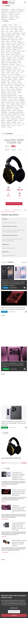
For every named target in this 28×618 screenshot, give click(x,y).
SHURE (22, 107)
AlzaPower (15, 28)
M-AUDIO (3, 80)
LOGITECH (15, 77)
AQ (7, 31)
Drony (19, 12)
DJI (19, 49)
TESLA (13, 117)
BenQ (3, 36)
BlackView (4, 38)
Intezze (14, 71)
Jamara (3, 72)
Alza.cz (3, 463)
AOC (7, 29)
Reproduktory (5, 16)
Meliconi (14, 82)
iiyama (3, 71)
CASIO (8, 42)
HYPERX (9, 67)
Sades (9, 105)
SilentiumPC (9, 108)
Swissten (13, 115)
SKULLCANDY (17, 108)
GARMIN (3, 59)
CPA (23, 44)
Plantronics (10, 97)
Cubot (9, 46)
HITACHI (18, 64)
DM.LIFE (3, 51)
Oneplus (9, 90)
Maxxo (19, 80)
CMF (15, 42)
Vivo (19, 123)
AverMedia (4, 34)
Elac (7, 52)
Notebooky (22, 11)
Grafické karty (12, 19)
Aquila (12, 31)
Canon (3, 41)
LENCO (18, 75)
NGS (7, 87)
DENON (3, 47)
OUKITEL (14, 92)
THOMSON (18, 117)
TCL (2, 117)
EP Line (3, 54)
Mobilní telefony (5, 9)
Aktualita (5, 287)
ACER (16, 24)
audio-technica (16, 33)
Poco (16, 97)
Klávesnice (4, 19)
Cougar (9, 44)
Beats (24, 34)
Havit (20, 62)
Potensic (15, 99)
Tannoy (23, 115)
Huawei (22, 66)
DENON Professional (18, 47)
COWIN (14, 44)
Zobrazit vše (24, 262)
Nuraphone (19, 89)
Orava (9, 92)
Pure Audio (11, 100)
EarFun (14, 51)
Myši (18, 17)
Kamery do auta (14, 16)
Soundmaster (4, 112)
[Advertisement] (14, 330)
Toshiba (3, 118)
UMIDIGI (3, 122)
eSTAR (13, 54)
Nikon (17, 87)
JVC (22, 72)
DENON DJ (9, 47)
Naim (23, 85)
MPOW (21, 84)
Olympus (3, 90)
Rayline (3, 102)
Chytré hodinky (20, 9)
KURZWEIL (18, 74)
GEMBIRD (9, 59)
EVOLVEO (18, 54)
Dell (21, 46)
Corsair (3, 44)
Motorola (10, 84)
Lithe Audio (8, 77)
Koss (8, 74)
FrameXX (3, 57)
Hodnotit (19, 149)
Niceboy (11, 87)
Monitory (18, 14)
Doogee (9, 51)
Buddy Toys (15, 39)
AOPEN (16, 29)
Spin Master (4, 113)
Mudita (7, 85)
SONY (15, 110)
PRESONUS (22, 99)
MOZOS (16, 84)
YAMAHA (4, 127)
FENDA (3, 56)
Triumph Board (14, 118)
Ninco (21, 87)
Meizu (9, 82)
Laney (10, 75)
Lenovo (23, 75)
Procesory (12, 17)
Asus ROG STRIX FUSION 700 (11, 458)
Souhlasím (14, 615)
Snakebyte (4, 110)
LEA (13, 75)
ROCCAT (18, 104)
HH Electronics (5, 64)
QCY (16, 100)
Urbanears (14, 122)
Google (14, 61)
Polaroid (21, 97)
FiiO (7, 56)
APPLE (3, 31)
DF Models (9, 49)
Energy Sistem (17, 52)
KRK (12, 74)
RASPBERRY (22, 100)
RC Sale (13, 102)
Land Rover (4, 75)
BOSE (21, 38)
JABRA (23, 71)
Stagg (10, 113)
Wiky (23, 123)
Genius (15, 59)
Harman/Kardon (13, 62)
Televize (11, 14)
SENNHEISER (10, 107)
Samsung (21, 105)
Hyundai (15, 67)
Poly (10, 99)
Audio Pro (9, 33)
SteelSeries (16, 113)
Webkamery (4, 17)
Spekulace (5, 369)
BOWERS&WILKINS (6, 39)
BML (17, 38)
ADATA (11, 26)
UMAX (22, 120)
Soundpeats (12, 112)
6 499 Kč (24, 463)
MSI (2, 85)
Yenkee (9, 127)
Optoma (3, 92)
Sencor (3, 107)
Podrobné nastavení (14, 611)
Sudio (3, 115)
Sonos (10, 110)
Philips (20, 95)
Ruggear (3, 105)
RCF (18, 102)
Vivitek (15, 123)
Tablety (13, 9)
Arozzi (21, 31)
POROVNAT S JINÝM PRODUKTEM (14, 203)
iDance (16, 69)
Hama (19, 61)
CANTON (13, 41)
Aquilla (16, 31)
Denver (3, 49)
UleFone (16, 120)
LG (2, 77)
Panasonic (4, 94)
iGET (19, 69)
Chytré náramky (5, 11)
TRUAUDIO (22, 118)
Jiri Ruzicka (14, 369)
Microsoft (4, 84)
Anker (3, 29)
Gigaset (3, 61)
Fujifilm (9, 57)
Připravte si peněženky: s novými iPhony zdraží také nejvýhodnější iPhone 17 (12, 365)
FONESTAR (17, 56)
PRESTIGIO (4, 100)
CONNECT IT (21, 42)
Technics (7, 117)
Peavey (15, 94)
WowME (3, 125)
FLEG (11, 56)
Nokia (3, 89)
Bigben (17, 36)
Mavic (9, 80)
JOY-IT (18, 72)
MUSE (12, 85)
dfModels (15, 49)
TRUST (3, 120)
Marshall (21, 79)
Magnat (10, 79)
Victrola (3, 123)
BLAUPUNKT (11, 38)
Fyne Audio (21, 57)
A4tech (11, 24)
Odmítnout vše (14, 608)
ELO (11, 52)
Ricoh (7, 104)
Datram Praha (15, 46)
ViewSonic (9, 123)
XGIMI (9, 125)
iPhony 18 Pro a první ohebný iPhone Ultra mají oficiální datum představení (13, 308)
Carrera (3, 42)
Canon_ (8, 41)
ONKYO (15, 90)
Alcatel (3, 28)
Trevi (8, 118)
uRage (9, 122)
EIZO (3, 52)
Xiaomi (14, 125)
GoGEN (8, 61)
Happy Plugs (4, 62)
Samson (14, 105)
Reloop (3, 104)
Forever (23, 56)
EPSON (8, 54)
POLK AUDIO (4, 99)
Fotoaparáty (12, 12)
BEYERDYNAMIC (10, 36)
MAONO (15, 79)
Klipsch (3, 74)
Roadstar (12, 104)
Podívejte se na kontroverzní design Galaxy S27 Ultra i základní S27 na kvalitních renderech (13, 283)
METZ (20, 82)
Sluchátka (4, 12)
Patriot (10, 94)
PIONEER (4, 97)
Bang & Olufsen (12, 34)
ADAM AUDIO (5, 26)
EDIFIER (23, 51)
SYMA (19, 115)
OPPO (20, 90)
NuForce (12, 89)
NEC (2, 87)
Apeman (21, 29)
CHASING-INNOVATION (7, 69)
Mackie (21, 77)
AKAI (16, 26)
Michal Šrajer (14, 287)
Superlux (7, 115)
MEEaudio (4, 82)
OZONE (19, 92)
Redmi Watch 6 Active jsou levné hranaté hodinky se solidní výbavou (19, 542)
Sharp (17, 107)
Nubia (8, 89)
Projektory (4, 14)
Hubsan (3, 67)
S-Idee (3, 108)
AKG (20, 26)
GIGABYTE (21, 59)
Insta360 (8, 71)
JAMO (8, 72)
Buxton (21, 39)
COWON (19, 44)
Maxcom (14, 80)
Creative (3, 46)
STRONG (22, 113)
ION (19, 71)
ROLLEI (24, 104)
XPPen (19, 125)
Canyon (19, 41)
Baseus (19, 34)
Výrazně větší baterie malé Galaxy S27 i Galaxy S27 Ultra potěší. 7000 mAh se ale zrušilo (14, 423)
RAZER (8, 102)
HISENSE (12, 64)
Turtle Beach (9, 120)
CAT (12, 42)
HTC (18, 66)
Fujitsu (15, 57)
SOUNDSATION (20, 112)
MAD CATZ (4, 79)
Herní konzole (14, 11)
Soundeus (20, 110)
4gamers (5, 24)
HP (14, 66)
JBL (13, 72)
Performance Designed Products (9, 95)
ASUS (3, 33)
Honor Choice (4, 66)
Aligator (8, 28)
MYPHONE (18, 85)
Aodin (12, 29)
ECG (18, 51)
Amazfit (20, 28)
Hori (10, 66)
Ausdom (23, 33)
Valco (19, 122)
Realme (23, 102)
